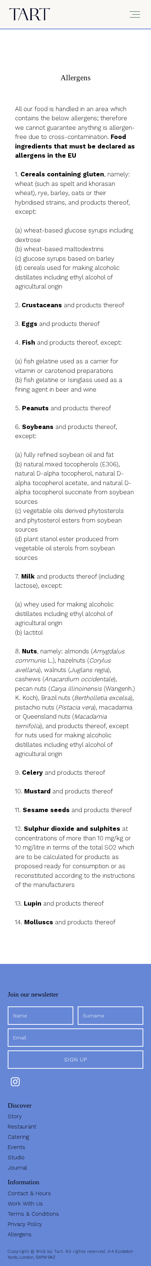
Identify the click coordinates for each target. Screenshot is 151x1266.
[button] (134, 14)
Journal (17, 1167)
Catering (18, 1137)
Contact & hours (29, 1193)
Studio (16, 1157)
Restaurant (22, 1126)
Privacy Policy (25, 1224)
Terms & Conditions (33, 1214)
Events (16, 1147)
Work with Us (25, 1203)
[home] (30, 14)
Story (15, 1116)
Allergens (20, 1234)
